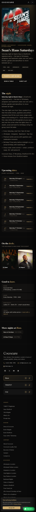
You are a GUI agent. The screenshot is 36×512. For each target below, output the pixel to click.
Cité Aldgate (7, 412)
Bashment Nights (8, 479)
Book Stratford (7, 432)
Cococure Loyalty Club (10, 447)
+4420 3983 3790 (10, 363)
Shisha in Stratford (8, 485)
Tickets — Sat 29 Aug (11, 76)
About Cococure (8, 444)
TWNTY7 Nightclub (9, 406)
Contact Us (6, 456)
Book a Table (9, 81)
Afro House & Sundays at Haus (12, 491)
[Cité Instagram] (25, 392)
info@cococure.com (25, 363)
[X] (9, 370)
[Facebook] (5, 370)
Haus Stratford (7, 409)
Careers (5, 453)
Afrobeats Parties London (10, 467)
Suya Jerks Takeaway (9, 435)
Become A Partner (8, 450)
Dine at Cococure (8, 426)
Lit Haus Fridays (11, 337)
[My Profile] (28, 2)
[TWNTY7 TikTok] (29, 385)
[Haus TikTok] (29, 378)
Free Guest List (7, 488)
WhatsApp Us (9, 366)
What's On (6, 415)
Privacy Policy (17, 504)
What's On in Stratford (9, 494)
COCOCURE (8, 2)
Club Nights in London (9, 473)
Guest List (23, 81)
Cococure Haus (8, 288)
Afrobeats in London (9, 464)
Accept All (12, 507)
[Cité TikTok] (29, 392)
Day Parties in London (9, 476)
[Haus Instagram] (25, 378)
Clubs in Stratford (8, 482)
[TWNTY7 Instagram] (25, 385)
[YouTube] (13, 370)
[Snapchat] (18, 370)
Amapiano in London (9, 470)
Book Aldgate (7, 429)
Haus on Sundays (12, 332)
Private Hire (6, 418)
